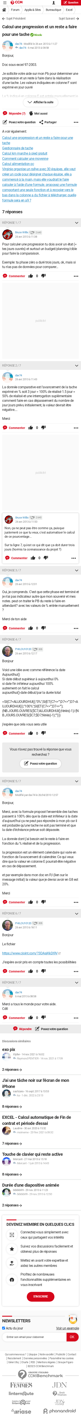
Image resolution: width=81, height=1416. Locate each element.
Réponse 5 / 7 (11, 781)
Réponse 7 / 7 (11, 982)
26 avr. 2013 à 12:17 (26, 653)
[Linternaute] (21, 1394)
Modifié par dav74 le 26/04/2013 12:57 (36, 795)
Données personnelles (35, 1358)
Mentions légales (46, 1362)
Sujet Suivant (67, 18)
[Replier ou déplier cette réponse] (76, 222)
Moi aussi (41, 113)
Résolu (38, 35)
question (73, 2)
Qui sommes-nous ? (15, 1354)
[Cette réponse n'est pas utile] (43, 276)
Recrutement (14, 1358)
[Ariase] (21, 1411)
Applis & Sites (32, 10)
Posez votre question (22, 122)
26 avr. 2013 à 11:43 (26, 379)
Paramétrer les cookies (61, 1358)
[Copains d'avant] (21, 1402)
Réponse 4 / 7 (11, 639)
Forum (15, 10)
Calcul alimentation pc (18, 164)
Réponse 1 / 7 (11, 222)
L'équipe (33, 1354)
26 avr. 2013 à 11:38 (26, 236)
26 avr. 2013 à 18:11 (26, 927)
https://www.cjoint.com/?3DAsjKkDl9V (30, 953)
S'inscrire (40, 1296)
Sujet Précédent (16, 18)
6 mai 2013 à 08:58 (38, 47)
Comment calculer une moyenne (25, 159)
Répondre (25, 1029)
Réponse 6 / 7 (11, 913)
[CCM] (16, 2)
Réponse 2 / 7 (11, 365)
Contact (72, 1354)
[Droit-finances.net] (60, 1393)
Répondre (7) (16, 113)
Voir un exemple (67, 1328)
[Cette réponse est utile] (30, 276)
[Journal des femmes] (21, 1385)
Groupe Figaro (65, 1362)
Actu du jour (14, 1328)
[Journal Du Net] (60, 1385)
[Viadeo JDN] (60, 1402)
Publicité (60, 1354)
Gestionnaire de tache (17, 148)
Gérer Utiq (13, 1362)
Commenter (16, 276)
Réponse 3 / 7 (11, 570)
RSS (33, 1362)
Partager (50, 122)
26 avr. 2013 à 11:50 (26, 521)
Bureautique (53, 10)
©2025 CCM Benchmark (41, 1366)
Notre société (47, 1354)
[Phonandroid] (60, 1411)
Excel (69, 10)
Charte (24, 1362)
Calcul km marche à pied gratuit (24, 153)
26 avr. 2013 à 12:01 (26, 584)
